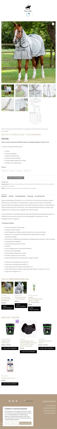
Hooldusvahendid (29, 184)
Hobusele (9, 129)
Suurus (3, 167)
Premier (43, 184)
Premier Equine (16, 188)
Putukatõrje (10, 186)
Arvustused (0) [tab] (39, 196)
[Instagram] (9, 401)
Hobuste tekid (17, 129)
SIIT (27, 262)
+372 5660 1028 (51, 405)
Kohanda (8, 423)
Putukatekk (25, 188)
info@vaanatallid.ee (43, 269)
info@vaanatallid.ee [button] (49, 408)
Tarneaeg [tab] (30, 196)
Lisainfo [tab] (11, 196)
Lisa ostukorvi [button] (34, 308)
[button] (24, 14)
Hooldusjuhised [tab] (20, 196)
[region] (18, 416)
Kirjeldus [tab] (4, 196)
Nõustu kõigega (25, 423)
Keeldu (15, 423)
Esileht (3, 129)
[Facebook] (13, 401)
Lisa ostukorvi (16, 178)
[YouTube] (16, 401)
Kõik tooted (37, 184)
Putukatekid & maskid (28, 129)
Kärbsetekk (8, 188)
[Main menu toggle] (32, 14)
